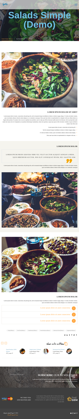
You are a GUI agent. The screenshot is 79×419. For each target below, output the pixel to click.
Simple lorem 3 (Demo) (35, 349)
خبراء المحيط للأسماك (12, 415)
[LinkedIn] (67, 335)
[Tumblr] (69, 335)
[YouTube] (71, 413)
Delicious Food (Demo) (58, 330)
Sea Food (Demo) (21, 330)
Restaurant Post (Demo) (58, 349)
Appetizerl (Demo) (71, 330)
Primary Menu (76, 4)
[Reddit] (64, 335)
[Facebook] (76, 335)
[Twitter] (74, 335)
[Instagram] (73, 413)
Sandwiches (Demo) (32, 330)
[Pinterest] (71, 335)
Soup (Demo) (11, 330)
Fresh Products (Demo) (45, 330)
